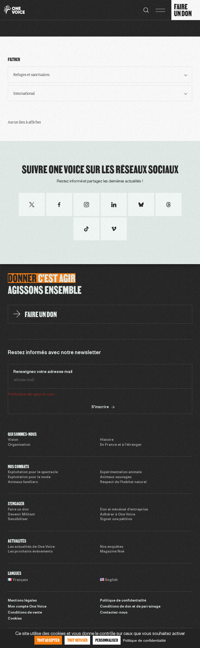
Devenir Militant (21, 534)
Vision (13, 459)
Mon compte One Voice (27, 626)
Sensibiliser (18, 538)
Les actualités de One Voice (31, 566)
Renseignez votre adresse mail (42, 372)
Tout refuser (77, 640)
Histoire (107, 459)
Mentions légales (22, 620)
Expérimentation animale (121, 492)
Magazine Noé (112, 571)
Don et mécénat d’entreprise (124, 529)
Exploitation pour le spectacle (33, 492)
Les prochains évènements (30, 571)
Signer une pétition (116, 538)
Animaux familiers (23, 501)
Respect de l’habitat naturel (123, 501)
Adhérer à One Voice (117, 534)
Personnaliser (106, 640)
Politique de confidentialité (123, 620)
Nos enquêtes (111, 566)
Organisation (19, 464)
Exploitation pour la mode (29, 496)
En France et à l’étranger (121, 464)
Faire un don (18, 529)
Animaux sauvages (116, 496)
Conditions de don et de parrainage (130, 626)
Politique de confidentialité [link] (144, 640)
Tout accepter (48, 640)
